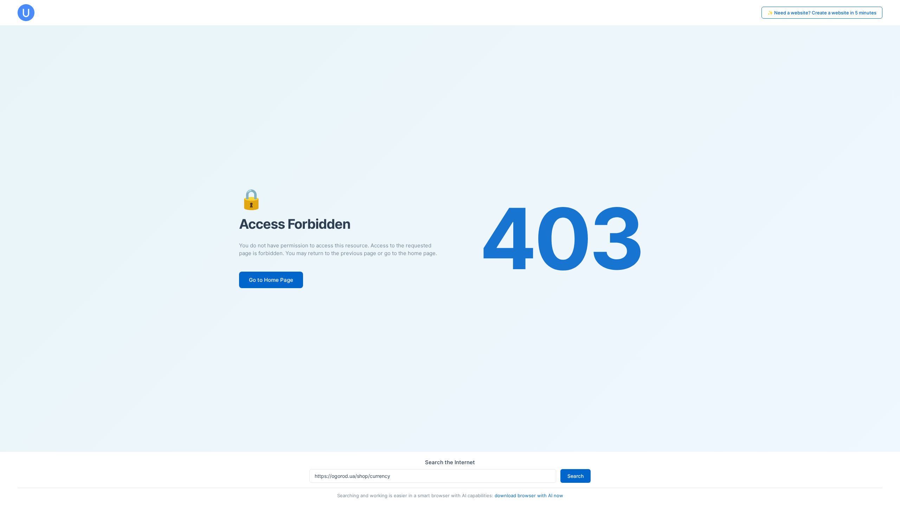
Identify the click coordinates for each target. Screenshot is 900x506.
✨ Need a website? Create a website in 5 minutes (821, 12)
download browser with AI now (529, 495)
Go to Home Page (271, 280)
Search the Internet (450, 462)
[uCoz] (26, 12)
